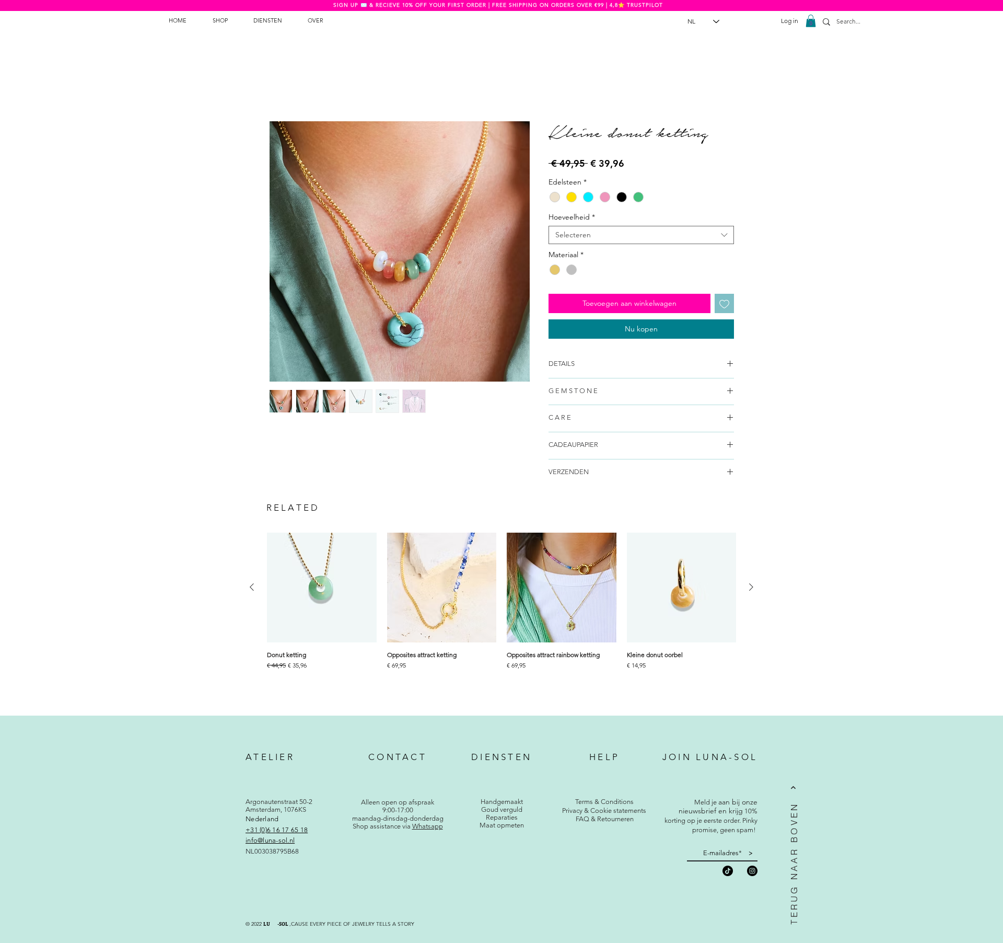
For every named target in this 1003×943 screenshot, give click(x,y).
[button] (811, 21)
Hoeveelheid (572, 217)
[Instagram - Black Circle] (752, 871)
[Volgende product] (751, 587)
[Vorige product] (252, 587)
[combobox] (641, 235)
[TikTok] (727, 871)
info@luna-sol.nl (270, 840)
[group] (501, 618)
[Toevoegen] (724, 303)
